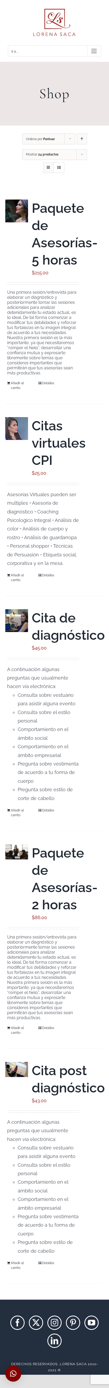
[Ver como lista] (59, 167)
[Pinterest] (73, 1323)
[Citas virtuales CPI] (16, 428)
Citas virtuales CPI (59, 443)
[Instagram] (54, 1323)
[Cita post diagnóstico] (16, 1069)
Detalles (48, 383)
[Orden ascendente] (82, 138)
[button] (13, 1374)
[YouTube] (91, 1323)
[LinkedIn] (54, 1341)
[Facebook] (17, 1323)
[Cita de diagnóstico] (16, 620)
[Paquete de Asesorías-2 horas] (16, 851)
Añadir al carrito (17, 385)
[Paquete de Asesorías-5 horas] (16, 211)
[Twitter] (36, 1323)
